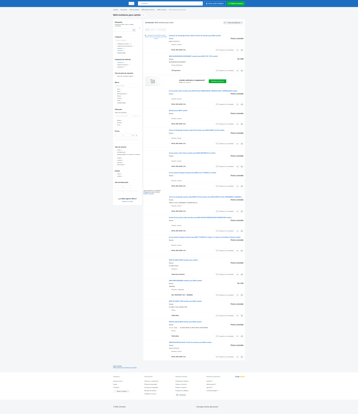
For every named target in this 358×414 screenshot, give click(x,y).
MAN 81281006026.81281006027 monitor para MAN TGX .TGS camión (193, 56)
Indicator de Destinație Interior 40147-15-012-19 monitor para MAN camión (195, 35)
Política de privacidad (150, 384)
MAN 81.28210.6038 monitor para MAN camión (185, 322)
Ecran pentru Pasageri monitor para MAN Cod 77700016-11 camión (192, 173)
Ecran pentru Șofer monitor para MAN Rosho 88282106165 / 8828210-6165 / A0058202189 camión (203, 91)
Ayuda (115, 384)
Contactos (116, 387)
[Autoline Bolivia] (119, 3)
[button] (237, 50)
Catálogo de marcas (150, 394)
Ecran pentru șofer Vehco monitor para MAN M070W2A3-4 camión (192, 153)
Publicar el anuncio (217, 81)
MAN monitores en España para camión (125, 367)
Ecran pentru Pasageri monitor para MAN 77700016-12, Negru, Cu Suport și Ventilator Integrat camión (205, 237)
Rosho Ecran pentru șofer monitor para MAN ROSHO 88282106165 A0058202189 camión (200, 217)
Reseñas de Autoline (150, 390)
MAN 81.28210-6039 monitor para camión (183, 260)
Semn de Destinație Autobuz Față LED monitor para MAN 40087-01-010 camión (196, 130)
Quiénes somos (118, 381)
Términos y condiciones (151, 381)
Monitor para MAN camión (178, 110)
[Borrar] (139, 28)
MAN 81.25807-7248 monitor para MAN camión (185, 301)
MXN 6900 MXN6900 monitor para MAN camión (185, 280)
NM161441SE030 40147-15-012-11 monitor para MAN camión (190, 342)
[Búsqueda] (140, 3)
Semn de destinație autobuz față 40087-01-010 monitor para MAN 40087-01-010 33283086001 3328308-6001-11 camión (210, 197)
